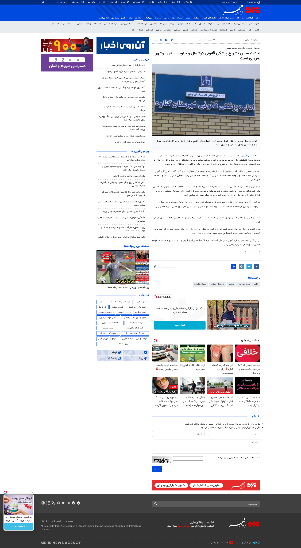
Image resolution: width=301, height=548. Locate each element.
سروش (174, 2)
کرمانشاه (223, 30)
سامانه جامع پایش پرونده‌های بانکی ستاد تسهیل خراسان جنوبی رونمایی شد (123, 79)
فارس (51, 24)
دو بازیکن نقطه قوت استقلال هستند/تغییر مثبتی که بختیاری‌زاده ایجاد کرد (122, 158)
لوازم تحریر (141, 302)
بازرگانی (44, 521)
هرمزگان (149, 30)
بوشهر (180, 24)
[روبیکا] (58, 503)
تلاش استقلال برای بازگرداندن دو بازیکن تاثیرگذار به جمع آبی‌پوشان (122, 184)
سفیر (101, 302)
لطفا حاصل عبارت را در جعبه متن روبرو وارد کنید (237, 458)
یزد (133, 30)
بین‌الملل (148, 18)
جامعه (188, 18)
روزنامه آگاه (123, 344)
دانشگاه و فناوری (209, 18)
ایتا (100, 2)
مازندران (167, 30)
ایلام (188, 24)
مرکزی (158, 30)
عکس (130, 18)
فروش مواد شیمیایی (108, 317)
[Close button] (32, 492)
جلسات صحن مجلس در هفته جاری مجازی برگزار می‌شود (123, 99)
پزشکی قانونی (200, 284)
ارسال (157, 469)
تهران (172, 24)
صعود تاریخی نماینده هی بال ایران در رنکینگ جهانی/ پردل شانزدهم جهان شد (122, 118)
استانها (255, 40)
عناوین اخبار (254, 24)
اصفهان (211, 24)
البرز (194, 24)
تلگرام (186, 2)
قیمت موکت (117, 307)
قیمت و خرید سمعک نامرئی (134, 338)
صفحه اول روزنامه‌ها (136, 246)
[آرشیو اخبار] (48, 503)
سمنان (80, 24)
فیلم (123, 18)
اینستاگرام (137, 2)
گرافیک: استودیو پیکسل (220, 542)
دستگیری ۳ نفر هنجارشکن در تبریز (130, 142)
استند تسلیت (141, 312)
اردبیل (202, 24)
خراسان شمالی (110, 24)
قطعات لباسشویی (110, 322)
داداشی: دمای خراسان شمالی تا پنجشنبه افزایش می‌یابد (124, 108)
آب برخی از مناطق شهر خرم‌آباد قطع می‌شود (126, 71)
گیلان (185, 30)
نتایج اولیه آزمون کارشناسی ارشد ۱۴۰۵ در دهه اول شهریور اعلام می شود (123, 193)
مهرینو (115, 338)
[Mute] (215, 327)
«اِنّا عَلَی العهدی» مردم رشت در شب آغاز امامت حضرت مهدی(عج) (121, 219)
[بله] (73, 503)
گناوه (256, 284)
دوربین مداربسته (106, 312)
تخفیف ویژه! (19, 526)
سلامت (196, 18)
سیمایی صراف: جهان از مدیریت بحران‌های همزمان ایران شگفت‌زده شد (123, 127)
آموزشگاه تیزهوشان (134, 328)
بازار (173, 18)
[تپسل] (155, 297)
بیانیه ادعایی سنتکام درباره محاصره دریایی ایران (124, 211)
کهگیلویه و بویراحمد (208, 30)
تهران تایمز (103, 338)
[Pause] (210, 327)
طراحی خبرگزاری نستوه (245, 542)
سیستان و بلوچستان (65, 24)
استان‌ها (138, 18)
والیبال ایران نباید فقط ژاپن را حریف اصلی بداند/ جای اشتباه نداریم (121, 203)
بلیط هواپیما (107, 328)
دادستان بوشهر (217, 284)
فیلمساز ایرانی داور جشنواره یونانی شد (128, 65)
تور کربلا (102, 307)
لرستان (177, 30)
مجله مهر (115, 18)
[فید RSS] (53, 503)
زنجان (88, 24)
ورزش (166, 18)
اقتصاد (180, 18)
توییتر (123, 2)
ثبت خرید (180, 325)
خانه (257, 18)
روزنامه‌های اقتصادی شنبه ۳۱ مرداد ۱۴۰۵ (126, 288)
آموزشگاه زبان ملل (108, 333)
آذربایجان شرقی (239, 24)
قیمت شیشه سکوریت (120, 302)
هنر (237, 18)
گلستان (194, 30)
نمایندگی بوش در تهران (135, 333)
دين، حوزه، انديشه (226, 18)
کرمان (232, 30)
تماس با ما (56, 521)
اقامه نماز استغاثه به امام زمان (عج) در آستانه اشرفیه (121, 237)
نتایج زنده (92, 2)
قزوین (256, 30)
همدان (140, 30)
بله (150, 2)
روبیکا (111, 2)
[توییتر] (63, 503)
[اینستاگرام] (68, 503)
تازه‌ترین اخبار (140, 60)
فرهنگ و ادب (247, 18)
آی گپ (161, 2)
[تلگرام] (78, 503)
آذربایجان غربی (223, 24)
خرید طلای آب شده (137, 307)
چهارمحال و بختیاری (158, 24)
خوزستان (97, 24)
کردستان (242, 30)
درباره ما (69, 521)
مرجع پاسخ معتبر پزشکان (135, 317)
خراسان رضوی (126, 24)
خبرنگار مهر (246, 156)
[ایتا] (43, 503)
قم (250, 30)
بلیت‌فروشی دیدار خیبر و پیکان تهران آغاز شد (125, 136)
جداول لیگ (76, 2)
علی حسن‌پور (244, 284)
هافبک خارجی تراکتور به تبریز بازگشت (129, 176)
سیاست (158, 18)
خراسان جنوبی (141, 24)
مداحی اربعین (124, 312)
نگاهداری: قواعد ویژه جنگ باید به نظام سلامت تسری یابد (121, 89)
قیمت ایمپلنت (136, 322)
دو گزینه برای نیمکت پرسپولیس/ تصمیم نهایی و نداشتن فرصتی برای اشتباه (123, 168)
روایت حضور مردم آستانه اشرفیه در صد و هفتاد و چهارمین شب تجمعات (123, 229)
